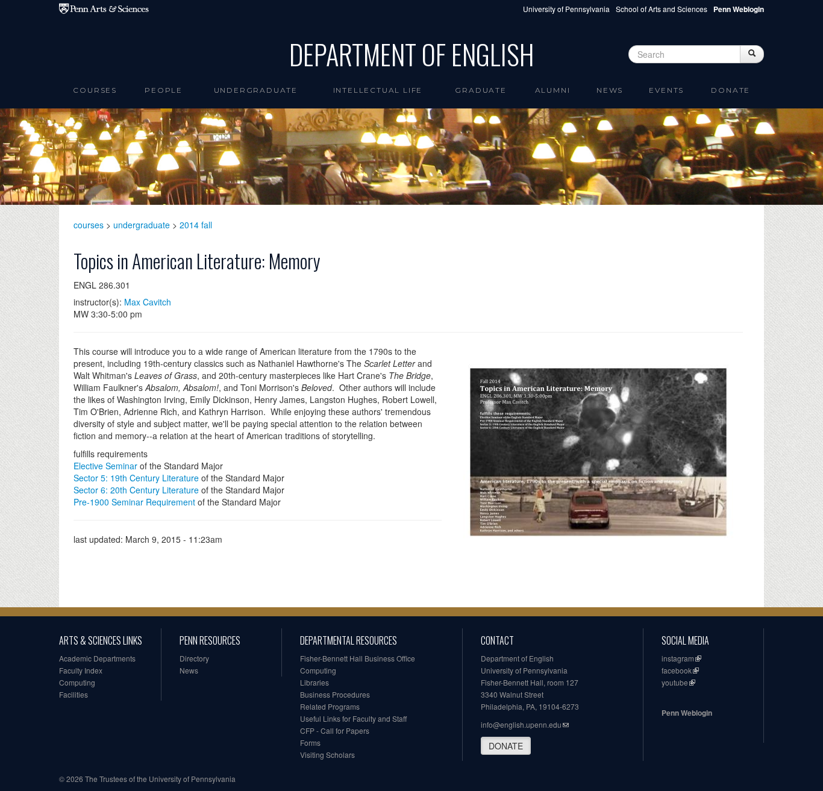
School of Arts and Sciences (661, 9)
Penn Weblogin (687, 712)
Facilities (73, 694)
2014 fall (196, 225)
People (164, 90)
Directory (194, 658)
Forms (310, 742)
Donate (730, 90)
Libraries (314, 682)
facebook (677, 670)
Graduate (480, 90)
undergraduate (141, 225)
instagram (678, 658)
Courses (95, 90)
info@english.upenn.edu (521, 724)
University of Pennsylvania (566, 9)
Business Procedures (335, 694)
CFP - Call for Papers (334, 730)
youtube (675, 682)
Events (666, 90)
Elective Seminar (105, 466)
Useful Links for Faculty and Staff (353, 718)
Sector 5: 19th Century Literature (136, 478)
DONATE (506, 746)
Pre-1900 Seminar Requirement (134, 502)
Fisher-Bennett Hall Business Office (357, 658)
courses (89, 225)
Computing (77, 682)
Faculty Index (80, 670)
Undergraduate (256, 90)
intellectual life (378, 90)
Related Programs (330, 706)
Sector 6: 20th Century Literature (136, 490)
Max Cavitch (147, 302)
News (609, 90)
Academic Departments (97, 658)
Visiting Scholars (327, 754)
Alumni (553, 90)
